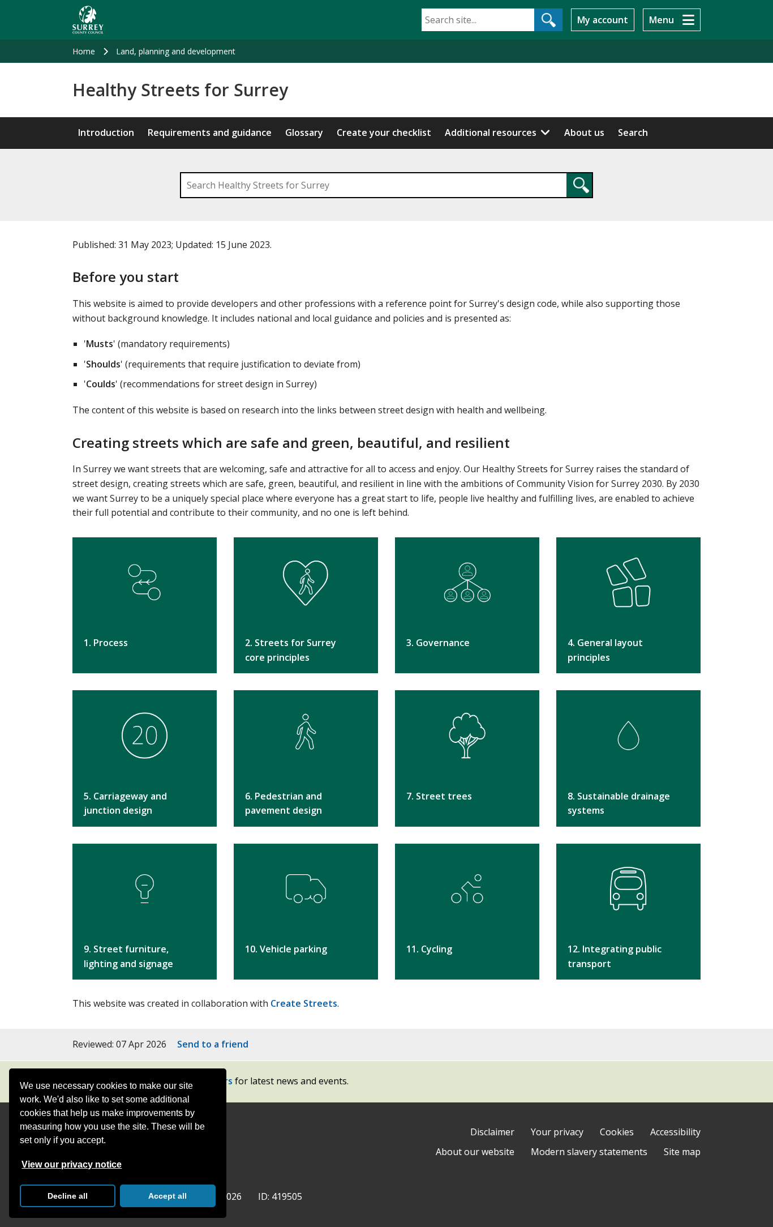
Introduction (106, 132)
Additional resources (490, 132)
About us (584, 132)
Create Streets (303, 1003)
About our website (475, 1151)
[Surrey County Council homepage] (88, 20)
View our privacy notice (72, 1164)
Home (83, 51)
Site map (682, 1151)
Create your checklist (384, 132)
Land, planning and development (175, 51)
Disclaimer (492, 1132)
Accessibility (675, 1132)
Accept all (167, 1195)
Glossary (304, 132)
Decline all (68, 1195)
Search (633, 132)
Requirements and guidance (210, 132)
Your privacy (557, 1132)
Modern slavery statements (589, 1151)
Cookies (617, 1132)
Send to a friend (212, 1044)
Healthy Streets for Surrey (180, 90)
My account (602, 20)
